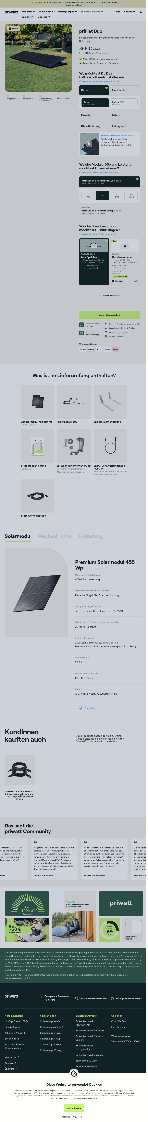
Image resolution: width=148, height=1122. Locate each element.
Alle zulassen (74, 1108)
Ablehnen (66, 1116)
